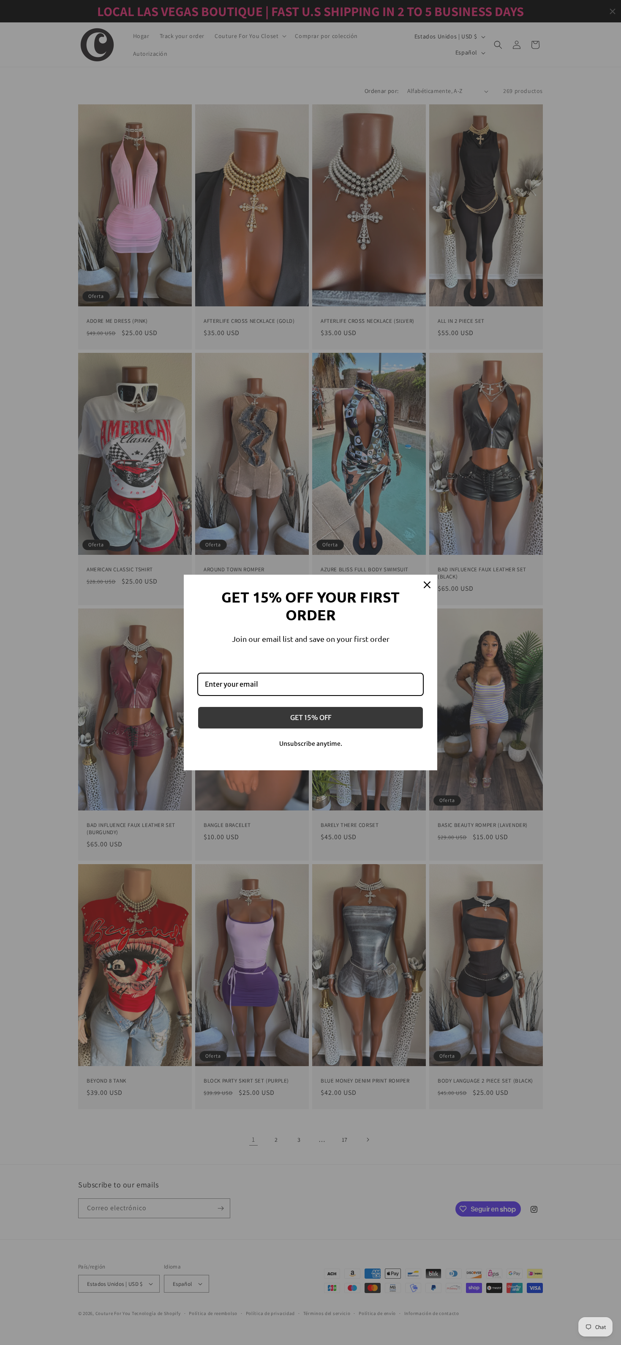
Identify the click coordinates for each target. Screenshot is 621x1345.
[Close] (427, 585)
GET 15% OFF (310, 717)
